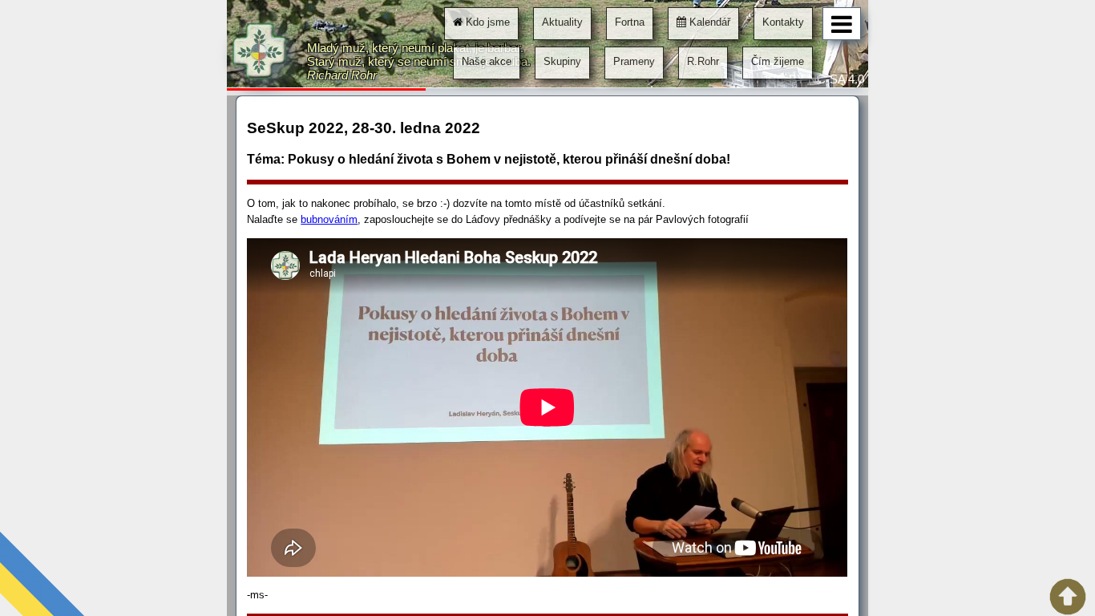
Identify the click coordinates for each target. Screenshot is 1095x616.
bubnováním (329, 219)
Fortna (629, 22)
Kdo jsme (486, 22)
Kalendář (708, 22)
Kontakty (783, 22)
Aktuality (562, 22)
